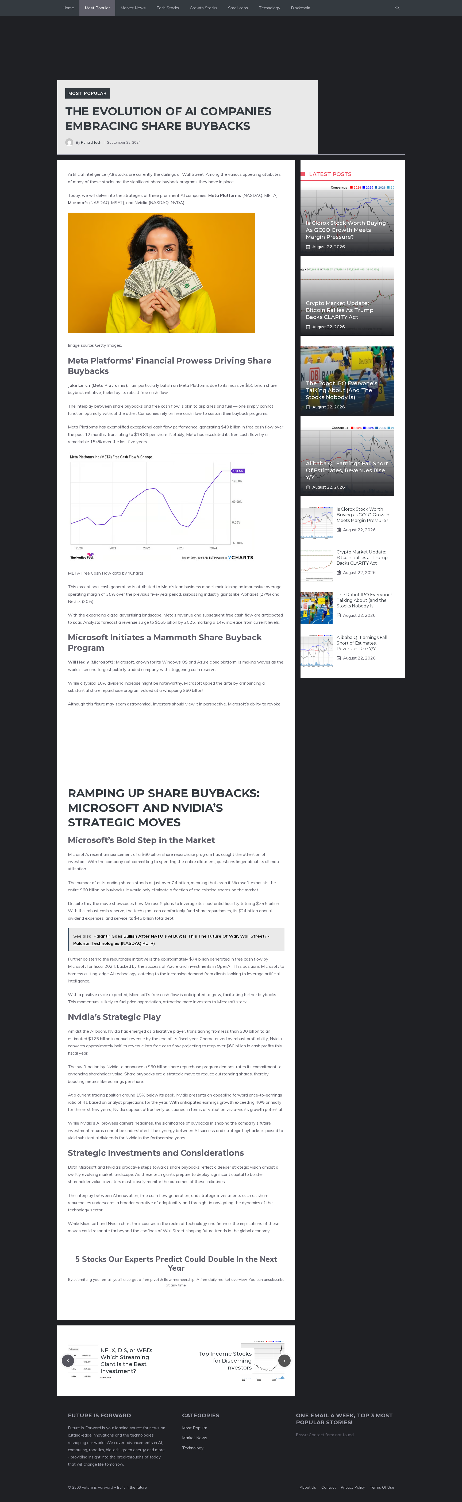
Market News (133, 7)
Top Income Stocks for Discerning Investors (225, 1361)
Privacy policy (353, 1487)
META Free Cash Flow (89, 573)
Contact (328, 1487)
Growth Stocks (203, 7)
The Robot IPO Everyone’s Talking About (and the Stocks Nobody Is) (342, 390)
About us (308, 1487)
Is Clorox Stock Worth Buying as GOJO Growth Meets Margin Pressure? (346, 230)
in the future (136, 1487)
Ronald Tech (91, 142)
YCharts (135, 573)
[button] (397, 8)
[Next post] (284, 1361)
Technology (269, 7)
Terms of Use (382, 1487)
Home (68, 7)
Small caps (238, 7)
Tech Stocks (167, 7)
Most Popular (97, 7)
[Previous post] (68, 1361)
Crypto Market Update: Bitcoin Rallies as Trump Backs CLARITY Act (340, 310)
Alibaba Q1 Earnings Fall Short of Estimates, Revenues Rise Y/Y (347, 470)
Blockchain (300, 7)
